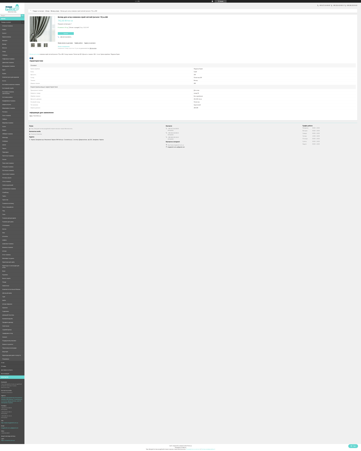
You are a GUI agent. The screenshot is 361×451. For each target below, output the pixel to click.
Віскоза (4, 48)
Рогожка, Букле (6, 178)
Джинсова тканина (8, 62)
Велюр (4, 44)
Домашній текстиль (8, 315)
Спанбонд (5, 192)
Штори (4, 251)
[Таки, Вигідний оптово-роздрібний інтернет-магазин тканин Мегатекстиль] (12, 7)
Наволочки (5, 286)
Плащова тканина (7, 167)
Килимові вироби (7, 318)
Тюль (3, 214)
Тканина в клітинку (8, 203)
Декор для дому (7, 293)
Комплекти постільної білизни (11, 289)
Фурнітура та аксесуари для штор (10, 266)
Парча (4, 148)
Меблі (4, 300)
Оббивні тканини (7, 134)
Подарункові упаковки (9, 340)
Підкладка (5, 152)
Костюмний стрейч (8, 88)
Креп (3, 70)
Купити (66, 33)
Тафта (4, 196)
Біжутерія (5, 351)
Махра (4, 130)
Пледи (4, 282)
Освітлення (5, 326)
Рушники (5, 275)
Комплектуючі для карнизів (10, 77)
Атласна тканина (7, 26)
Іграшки (4, 337)
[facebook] (30, 58)
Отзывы (3, 366)
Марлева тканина (7, 123)
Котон (4, 81)
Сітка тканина (6, 181)
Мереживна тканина (8, 108)
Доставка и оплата (7, 370)
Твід (3, 211)
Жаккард (5, 137)
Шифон (4, 240)
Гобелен (4, 55)
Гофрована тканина (8, 59)
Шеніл (4, 145)
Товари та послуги (38, 11)
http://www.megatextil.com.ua (9, 423)
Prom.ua (189, 445)
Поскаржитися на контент (193, 449)
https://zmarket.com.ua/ (8, 440)
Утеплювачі (5, 225)
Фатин (4, 229)
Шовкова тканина (7, 244)
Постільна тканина (8, 170)
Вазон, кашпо (6, 278)
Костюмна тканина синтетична (8, 92)
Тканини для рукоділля (9, 218)
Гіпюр (4, 51)
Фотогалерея (5, 373)
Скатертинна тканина (9, 189)
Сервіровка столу (7, 333)
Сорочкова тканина (8, 174)
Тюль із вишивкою (7, 207)
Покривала (5, 359)
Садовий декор (7, 329)
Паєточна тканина (8, 156)
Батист (4, 33)
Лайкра (4, 119)
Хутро (4, 126)
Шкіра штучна (6, 104)
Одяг (3, 297)
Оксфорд (5, 141)
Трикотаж (5, 200)
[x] (32, 58)
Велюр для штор (34, 54)
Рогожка (4, 112)
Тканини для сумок (8, 222)
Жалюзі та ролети (7, 344)
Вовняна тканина (7, 247)
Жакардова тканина (8, 66)
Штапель (5, 236)
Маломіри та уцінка (8, 258)
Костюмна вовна (7, 97)
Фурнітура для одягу (8, 262)
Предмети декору (7, 322)
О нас (2, 362)
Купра (4, 73)
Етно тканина (6, 255)
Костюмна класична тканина (11, 84)
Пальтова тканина (8, 163)
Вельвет (4, 40)
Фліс (3, 233)
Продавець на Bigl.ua (180, 447)
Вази (3, 271)
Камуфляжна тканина (8, 101)
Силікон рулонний (7, 185)
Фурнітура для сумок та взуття (11, 355)
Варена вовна (6, 37)
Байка (4, 29)
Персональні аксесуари (9, 348)
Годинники (5, 311)
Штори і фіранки (7, 304)
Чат (354, 446)
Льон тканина (6, 115)
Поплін (4, 159)
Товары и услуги (6, 22)
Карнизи (5, 307)
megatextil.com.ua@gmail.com (9, 428)
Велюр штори (55, 11)
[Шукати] (22, 15)
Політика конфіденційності (208, 449)
